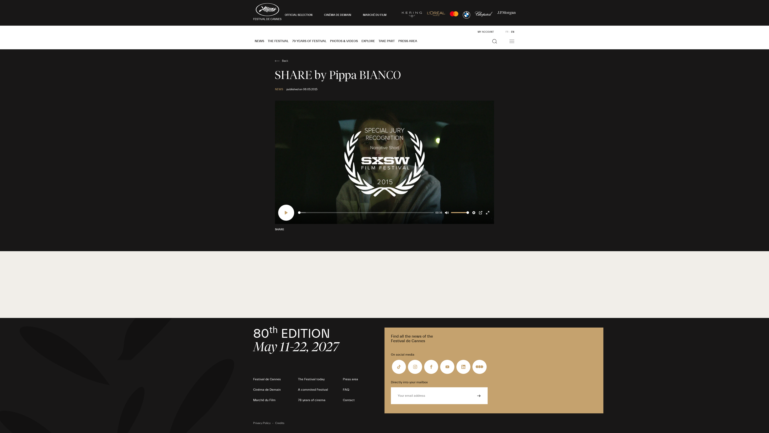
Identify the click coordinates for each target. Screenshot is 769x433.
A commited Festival (313, 390)
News (259, 41)
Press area (407, 41)
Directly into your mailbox (409, 382)
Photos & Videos (344, 41)
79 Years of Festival (309, 41)
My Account (486, 31)
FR (506, 31)
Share (279, 229)
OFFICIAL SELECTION (299, 15)
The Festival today (311, 379)
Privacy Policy (262, 423)
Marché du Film (264, 400)
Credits (279, 423)
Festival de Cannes (267, 379)
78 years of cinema (311, 400)
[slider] (366, 212)
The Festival (278, 41)
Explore (368, 41)
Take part (386, 41)
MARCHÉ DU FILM (375, 15)
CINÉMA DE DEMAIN (337, 15)
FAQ (346, 390)
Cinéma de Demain (267, 390)
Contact (349, 400)
